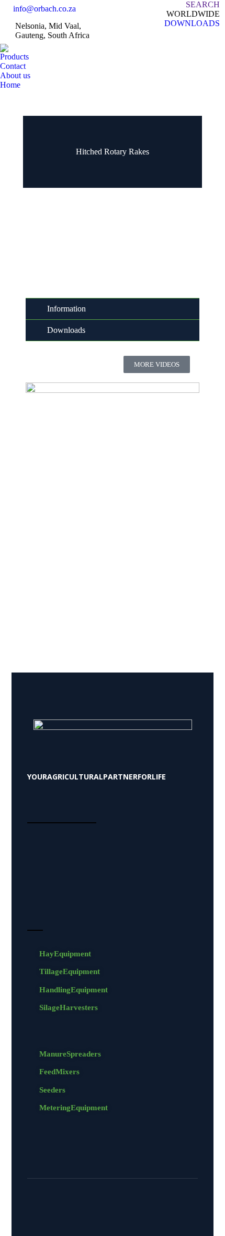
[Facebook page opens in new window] (201, 36)
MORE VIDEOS (156, 364)
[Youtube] (123, 1210)
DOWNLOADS (192, 23)
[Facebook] (102, 1210)
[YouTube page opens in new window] (217, 36)
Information (66, 309)
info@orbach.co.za (44, 8)
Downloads (66, 330)
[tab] (112, 308)
